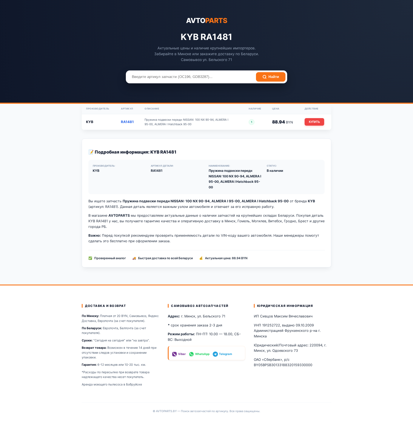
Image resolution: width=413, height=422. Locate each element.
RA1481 (127, 122)
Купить (314, 121)
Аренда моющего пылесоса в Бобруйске (112, 384)
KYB (89, 122)
